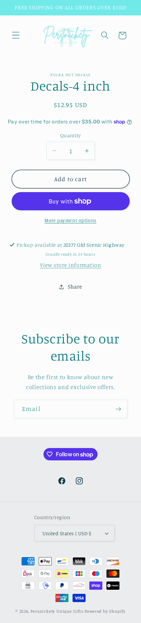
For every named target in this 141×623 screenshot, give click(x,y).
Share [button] (75, 286)
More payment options (70, 220)
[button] (16, 35)
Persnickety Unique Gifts (56, 611)
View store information (70, 264)
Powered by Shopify (105, 611)
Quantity (70, 135)
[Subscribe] (118, 409)
